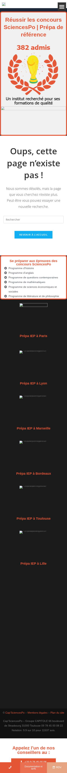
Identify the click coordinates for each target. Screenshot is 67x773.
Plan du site (57, 712)
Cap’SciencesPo (15, 712)
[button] (62, 6)
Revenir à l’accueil (33, 234)
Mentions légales (37, 712)
